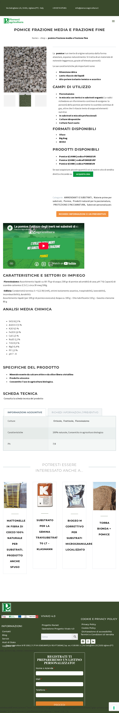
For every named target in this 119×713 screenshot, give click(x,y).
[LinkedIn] (110, 12)
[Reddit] (74, 190)
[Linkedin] (93, 641)
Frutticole (68, 420)
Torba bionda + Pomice (104, 528)
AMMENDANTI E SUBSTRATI (78, 197)
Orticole (57, 420)
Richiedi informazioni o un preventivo (82, 214)
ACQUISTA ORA (83, 174)
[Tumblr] (66, 190)
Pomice (67, 201)
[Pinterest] (61, 190)
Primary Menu (113, 21)
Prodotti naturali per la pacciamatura (91, 201)
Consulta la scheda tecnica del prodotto (23, 398)
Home (35, 37)
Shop (42, 37)
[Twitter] (57, 190)
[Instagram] (114, 12)
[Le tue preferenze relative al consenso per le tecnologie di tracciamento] (114, 708)
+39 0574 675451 (60, 8)
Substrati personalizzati (99, 204)
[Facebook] (106, 12)
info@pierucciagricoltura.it (86, 8)
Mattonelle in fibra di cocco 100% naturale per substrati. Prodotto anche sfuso (15, 543)
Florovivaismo (82, 420)
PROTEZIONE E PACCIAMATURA (69, 204)
